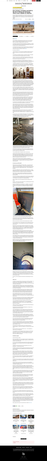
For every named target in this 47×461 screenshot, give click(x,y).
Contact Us (27, 447)
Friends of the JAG (14, 411)
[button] (29, 19)
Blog (31, 447)
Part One (15, 38)
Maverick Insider (18, 447)
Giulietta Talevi (18, 411)
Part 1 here (30, 402)
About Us (23, 447)
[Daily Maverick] (23, 3)
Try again (14, 442)
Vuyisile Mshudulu (22, 411)
